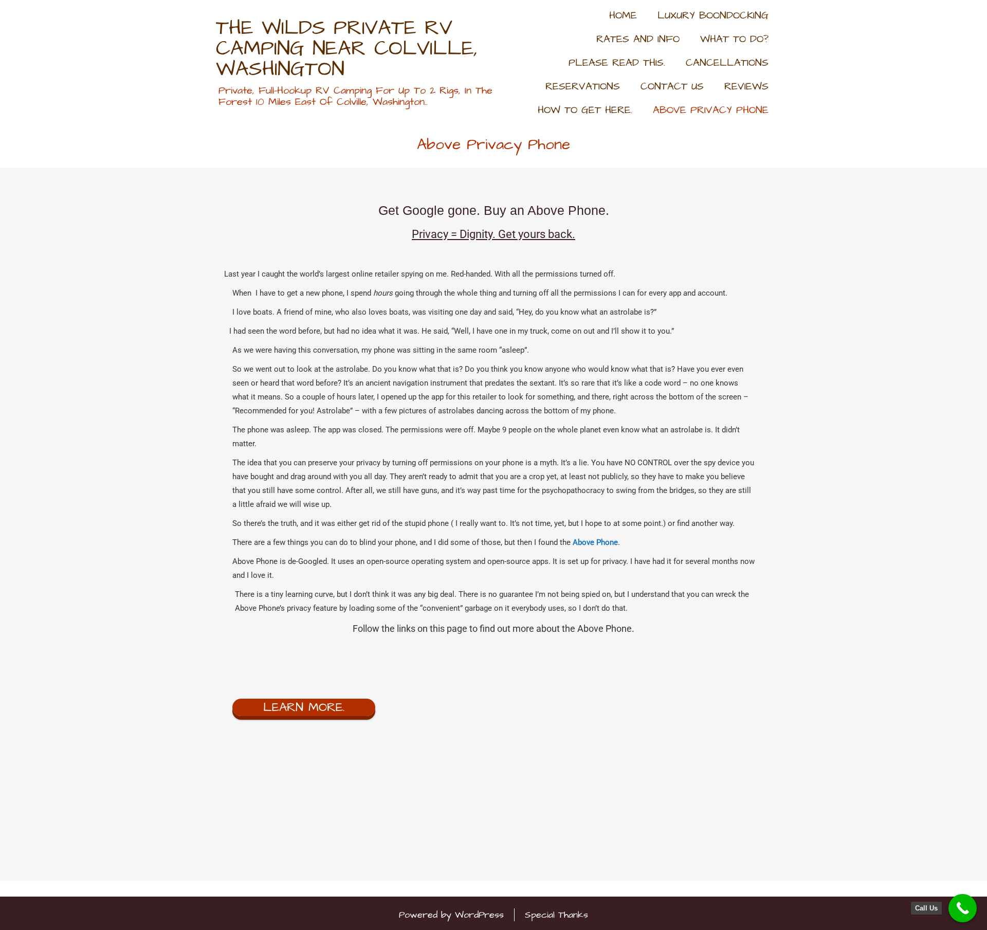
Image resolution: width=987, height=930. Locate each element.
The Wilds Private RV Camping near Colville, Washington (347, 49)
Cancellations (727, 63)
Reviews (746, 86)
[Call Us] (962, 908)
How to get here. (585, 110)
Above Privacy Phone (711, 110)
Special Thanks (556, 914)
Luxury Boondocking (713, 15)
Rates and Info (638, 39)
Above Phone (595, 542)
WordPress (479, 914)
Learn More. (303, 707)
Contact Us (672, 86)
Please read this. (617, 63)
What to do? (734, 39)
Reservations (582, 86)
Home (623, 15)
